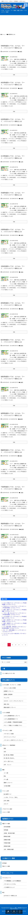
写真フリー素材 (6, 866)
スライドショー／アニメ (10, 737)
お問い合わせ (22, 1)
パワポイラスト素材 (7, 809)
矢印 (5, 751)
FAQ (11, 1)
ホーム (3, 34)
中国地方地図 (7, 843)
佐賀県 (20, 125)
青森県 (22, 529)
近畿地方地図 (7, 839)
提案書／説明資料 (8, 694)
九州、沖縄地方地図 (9, 849)
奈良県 (21, 88)
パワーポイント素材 (7, 730)
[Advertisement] (14, 23)
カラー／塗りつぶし (9, 761)
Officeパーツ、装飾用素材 (8, 745)
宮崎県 (20, 51)
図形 (5, 748)
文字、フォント (7, 764)
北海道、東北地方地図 (9, 833)
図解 (3, 769)
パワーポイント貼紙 (9, 733)
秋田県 (22, 566)
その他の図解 (7, 786)
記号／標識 (6, 800)
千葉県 (21, 492)
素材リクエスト (5, 1)
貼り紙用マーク (7, 794)
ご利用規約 (15, 1)
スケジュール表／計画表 (10, 688)
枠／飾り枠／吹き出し (9, 758)
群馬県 (21, 308)
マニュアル (6, 697)
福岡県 (21, 419)
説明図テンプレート (9, 691)
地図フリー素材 (6, 823)
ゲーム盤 (6, 779)
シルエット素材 (6, 812)
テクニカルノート (6, 877)
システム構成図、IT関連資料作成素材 (13, 722)
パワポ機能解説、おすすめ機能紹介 (12, 880)
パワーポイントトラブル (10, 884)
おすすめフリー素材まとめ (10, 895)
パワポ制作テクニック (9, 887)
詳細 (14, 74)
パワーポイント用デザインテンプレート (13, 740)
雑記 (3, 892)
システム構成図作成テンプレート (12, 715)
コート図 (6, 773)
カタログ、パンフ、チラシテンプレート (13, 701)
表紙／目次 (6, 704)
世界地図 (6, 830)
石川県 (21, 161)
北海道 (21, 272)
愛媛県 (20, 455)
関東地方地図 (7, 836)
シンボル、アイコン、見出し (11, 797)
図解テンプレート (8, 782)
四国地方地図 (7, 846)
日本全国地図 (7, 826)
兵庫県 (21, 235)
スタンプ (6, 803)
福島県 (21, 382)
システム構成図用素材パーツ (11, 719)
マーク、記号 (5, 791)
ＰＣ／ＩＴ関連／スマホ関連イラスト (13, 725)
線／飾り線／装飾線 (9, 755)
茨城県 (21, 198)
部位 (5, 776)
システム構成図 (6, 712)
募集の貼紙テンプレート (10, 707)
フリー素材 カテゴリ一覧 (8, 673)
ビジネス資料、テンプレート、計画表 (11, 684)
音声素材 (4, 863)
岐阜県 (21, 345)
